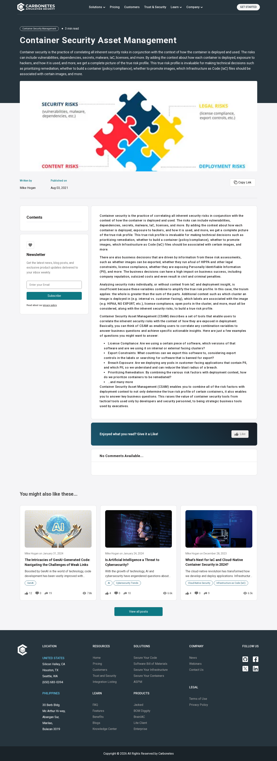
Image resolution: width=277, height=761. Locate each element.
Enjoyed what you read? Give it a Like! (129, 434)
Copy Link (244, 182)
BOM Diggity (142, 711)
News (193, 657)
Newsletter (36, 254)
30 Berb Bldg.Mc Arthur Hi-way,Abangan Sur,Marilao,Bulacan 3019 (53, 717)
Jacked (138, 705)
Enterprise (140, 729)
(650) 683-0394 (52, 682)
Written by (28, 184)
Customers (132, 7)
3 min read (72, 28)
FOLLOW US (250, 646)
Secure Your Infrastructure (151, 670)
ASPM (138, 682)
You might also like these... (48, 494)
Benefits (98, 717)
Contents (34, 217)
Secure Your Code (145, 657)
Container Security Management (39, 28)
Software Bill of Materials (150, 664)
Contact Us (196, 670)
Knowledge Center (105, 729)
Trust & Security (155, 7)
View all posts (138, 611)
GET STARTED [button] (248, 6)
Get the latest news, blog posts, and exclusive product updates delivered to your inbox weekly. (52, 267)
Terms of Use (198, 699)
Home (97, 657)
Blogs (96, 723)
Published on (59, 184)
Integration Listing (105, 682)
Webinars (195, 664)
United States (53, 658)
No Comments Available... (121, 456)
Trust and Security (104, 676)
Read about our (42, 305)
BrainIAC (139, 717)
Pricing (115, 7)
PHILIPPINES (51, 693)
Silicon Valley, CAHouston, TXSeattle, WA (53, 673)
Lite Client (140, 723)
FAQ (95, 705)
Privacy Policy (198, 705)
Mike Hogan (28, 188)
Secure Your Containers (149, 676)
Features (98, 711)
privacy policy (50, 305)
